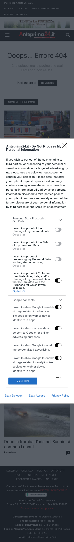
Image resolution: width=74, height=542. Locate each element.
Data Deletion (14, 395)
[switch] (58, 230)
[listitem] (37, 220)
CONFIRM (23, 381)
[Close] (66, 147)
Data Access (37, 395)
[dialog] (37, 271)
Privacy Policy (60, 395)
